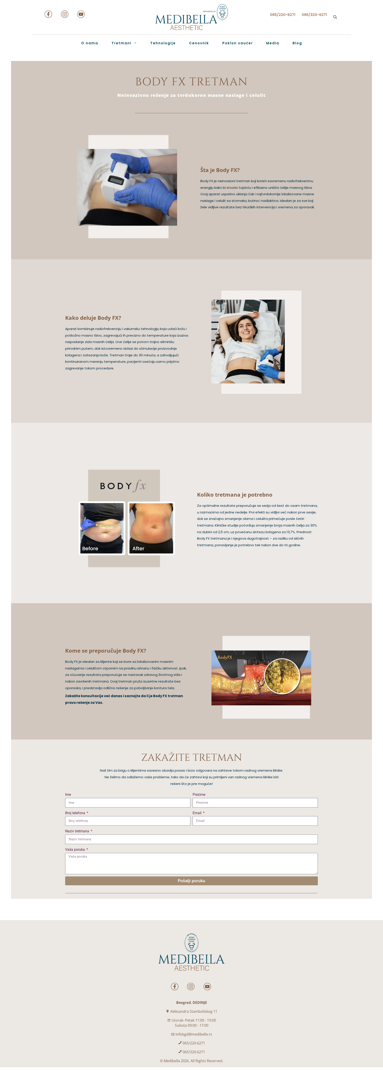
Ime (68, 794)
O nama (89, 43)
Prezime (199, 794)
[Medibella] (191, 17)
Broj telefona (75, 813)
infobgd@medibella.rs (194, 1034)
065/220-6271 (194, 1043)
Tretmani (121, 43)
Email (197, 813)
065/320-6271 (194, 1052)
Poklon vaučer (237, 43)
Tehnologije (163, 43)
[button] (335, 17)
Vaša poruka (75, 849)
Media (272, 43)
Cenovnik (199, 43)
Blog (297, 43)
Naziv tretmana (77, 831)
